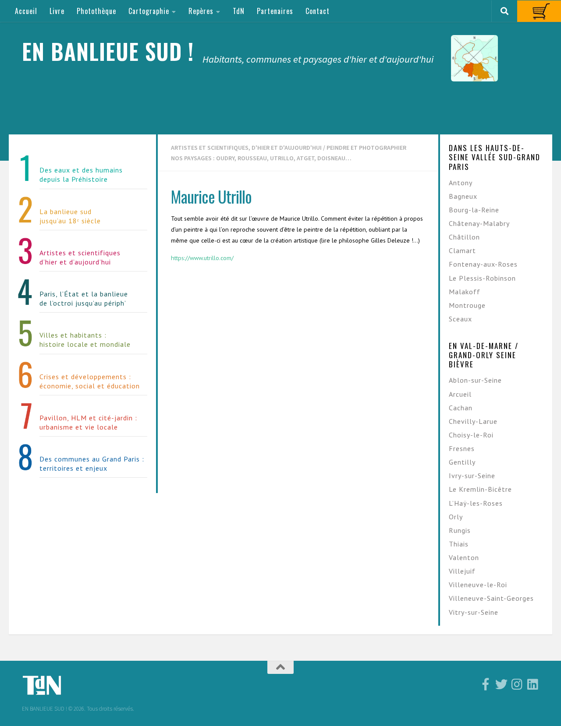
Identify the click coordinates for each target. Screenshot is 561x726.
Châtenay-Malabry (479, 223)
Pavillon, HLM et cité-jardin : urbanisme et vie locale (88, 422)
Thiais (459, 543)
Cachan (460, 407)
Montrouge (467, 305)
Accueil (26, 11)
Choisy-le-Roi (471, 434)
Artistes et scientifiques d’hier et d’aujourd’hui (80, 257)
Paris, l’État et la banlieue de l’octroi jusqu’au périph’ (83, 298)
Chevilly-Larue (473, 421)
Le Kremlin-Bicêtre (480, 489)
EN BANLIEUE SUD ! (108, 51)
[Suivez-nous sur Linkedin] (533, 684)
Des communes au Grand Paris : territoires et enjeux (91, 463)
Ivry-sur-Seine (472, 475)
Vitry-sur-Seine (473, 612)
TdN (239, 11)
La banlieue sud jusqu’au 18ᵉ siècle (70, 216)
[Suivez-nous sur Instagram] (517, 684)
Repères (200, 11)
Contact (317, 11)
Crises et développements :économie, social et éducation (89, 381)
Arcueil (460, 394)
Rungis (460, 530)
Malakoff (464, 291)
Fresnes (462, 448)
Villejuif (462, 571)
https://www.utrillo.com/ (202, 258)
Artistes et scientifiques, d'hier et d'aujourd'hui (246, 148)
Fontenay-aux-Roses (483, 264)
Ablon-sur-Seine (475, 380)
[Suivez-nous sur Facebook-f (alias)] (485, 684)
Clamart (462, 250)
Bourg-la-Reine (474, 209)
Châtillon (464, 237)
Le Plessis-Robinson (482, 278)
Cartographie (148, 11)
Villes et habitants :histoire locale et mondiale (85, 340)
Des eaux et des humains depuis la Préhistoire (81, 174)
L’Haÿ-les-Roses (476, 503)
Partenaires (275, 11)
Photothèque (96, 11)
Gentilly (462, 462)
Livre (57, 11)
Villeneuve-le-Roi (478, 584)
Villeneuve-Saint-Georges (491, 598)
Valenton (464, 557)
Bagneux (463, 196)
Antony (460, 182)
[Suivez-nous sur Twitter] (501, 684)
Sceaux (460, 318)
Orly (456, 516)
